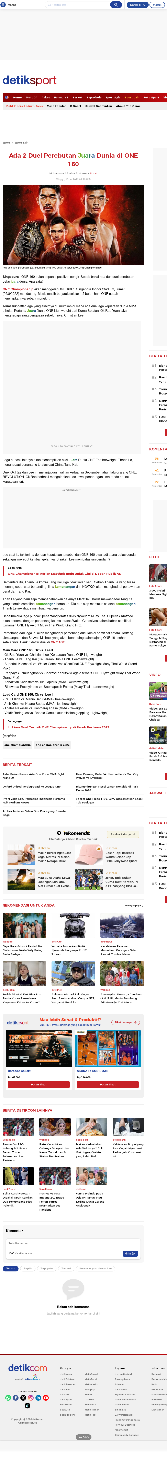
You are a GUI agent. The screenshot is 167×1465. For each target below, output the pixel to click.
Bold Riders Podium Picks (24, 106)
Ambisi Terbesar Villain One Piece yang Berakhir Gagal (34, 812)
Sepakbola (94, 97)
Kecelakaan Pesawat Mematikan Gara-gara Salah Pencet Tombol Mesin (118, 950)
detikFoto (90, 1404)
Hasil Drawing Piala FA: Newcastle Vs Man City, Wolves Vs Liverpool (107, 775)
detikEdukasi (67, 1379)
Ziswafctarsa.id (124, 1414)
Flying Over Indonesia (127, 1419)
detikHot (65, 1394)
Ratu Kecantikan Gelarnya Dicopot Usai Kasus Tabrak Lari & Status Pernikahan (54, 1150)
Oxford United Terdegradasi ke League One (31, 786)
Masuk (157, 4)
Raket (46, 97)
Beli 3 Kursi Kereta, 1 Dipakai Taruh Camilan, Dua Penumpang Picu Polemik (18, 1199)
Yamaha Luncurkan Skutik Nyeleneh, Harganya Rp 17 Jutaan (69, 950)
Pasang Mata (122, 1379)
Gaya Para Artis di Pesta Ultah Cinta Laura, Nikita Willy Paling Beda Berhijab (23, 950)
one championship (17, 744)
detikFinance (67, 1384)
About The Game (128, 106)
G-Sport (75, 106)
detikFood (91, 1379)
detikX (88, 1394)
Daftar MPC (137, 4)
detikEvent (121, 1389)
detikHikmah (92, 1409)
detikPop (90, 1414)
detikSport (66, 1399)
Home (17, 97)
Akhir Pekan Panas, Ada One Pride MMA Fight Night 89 (33, 775)
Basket (77, 97)
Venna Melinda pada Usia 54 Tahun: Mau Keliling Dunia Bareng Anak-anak (90, 1199)
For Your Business (125, 1424)
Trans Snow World (125, 1399)
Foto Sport (151, 97)
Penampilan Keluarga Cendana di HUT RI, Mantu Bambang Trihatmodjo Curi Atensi (121, 998)
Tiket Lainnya (123, 1022)
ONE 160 (57, 642)
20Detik (89, 1399)
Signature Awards (125, 1394)
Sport (6, 142)
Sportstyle (113, 97)
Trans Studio (122, 1404)
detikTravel (91, 1374)
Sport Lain (132, 97)
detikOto (65, 1409)
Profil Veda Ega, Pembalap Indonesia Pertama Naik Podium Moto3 (34, 800)
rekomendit (121, 1429)
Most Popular (56, 106)
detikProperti (67, 1414)
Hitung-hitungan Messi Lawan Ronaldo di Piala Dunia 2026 (107, 788)
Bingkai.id (120, 1409)
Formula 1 (61, 97)
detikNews (66, 1374)
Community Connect (126, 1435)
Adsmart (120, 1384)
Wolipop (90, 1389)
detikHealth (91, 1384)
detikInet (65, 1389)
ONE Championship (18, 289)
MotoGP (31, 97)
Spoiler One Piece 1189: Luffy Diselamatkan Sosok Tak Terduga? (109, 800)
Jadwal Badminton (98, 106)
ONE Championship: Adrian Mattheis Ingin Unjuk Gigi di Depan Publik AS (64, 574)
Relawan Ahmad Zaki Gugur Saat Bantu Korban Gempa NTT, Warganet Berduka (73, 998)
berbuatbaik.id (123, 1374)
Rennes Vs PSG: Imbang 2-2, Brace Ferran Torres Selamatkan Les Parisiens (15, 1152)
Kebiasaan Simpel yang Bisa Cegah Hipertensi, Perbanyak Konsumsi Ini (128, 1150)
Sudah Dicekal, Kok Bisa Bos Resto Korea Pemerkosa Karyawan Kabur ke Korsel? (22, 998)
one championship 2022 (52, 744)
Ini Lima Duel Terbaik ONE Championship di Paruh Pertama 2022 (58, 727)
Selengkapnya (133, 905)
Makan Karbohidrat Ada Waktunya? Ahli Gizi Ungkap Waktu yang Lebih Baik (89, 1150)
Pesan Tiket (38, 1084)
